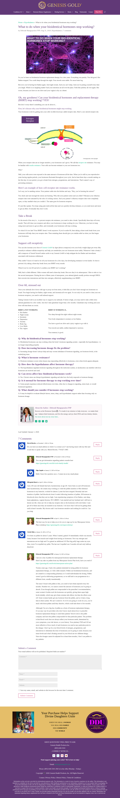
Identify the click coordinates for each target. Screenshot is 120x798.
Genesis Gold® (47, 247)
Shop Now (98, 12)
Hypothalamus (29, 22)
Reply (98, 444)
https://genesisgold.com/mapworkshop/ (59, 525)
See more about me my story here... (47, 417)
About (27, 12)
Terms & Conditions (74, 778)
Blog (76, 12)
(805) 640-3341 (60, 748)
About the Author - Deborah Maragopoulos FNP (53, 408)
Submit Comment (26, 696)
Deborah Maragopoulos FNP (30, 30)
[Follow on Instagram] (62, 755)
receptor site (83, 162)
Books (69, 12)
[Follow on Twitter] (58, 755)
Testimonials (83, 12)
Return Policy (61, 778)
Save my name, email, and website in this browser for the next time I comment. (47, 690)
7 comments (67, 30)
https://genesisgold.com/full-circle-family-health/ (52, 463)
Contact (91, 12)
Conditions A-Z (18, 12)
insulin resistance (35, 165)
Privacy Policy (50, 778)
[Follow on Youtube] (66, 755)
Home (20, 22)
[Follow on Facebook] (53, 755)
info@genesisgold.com (62, 764)
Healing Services (59, 12)
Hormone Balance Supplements (42, 12)
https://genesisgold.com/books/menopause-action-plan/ (54, 563)
